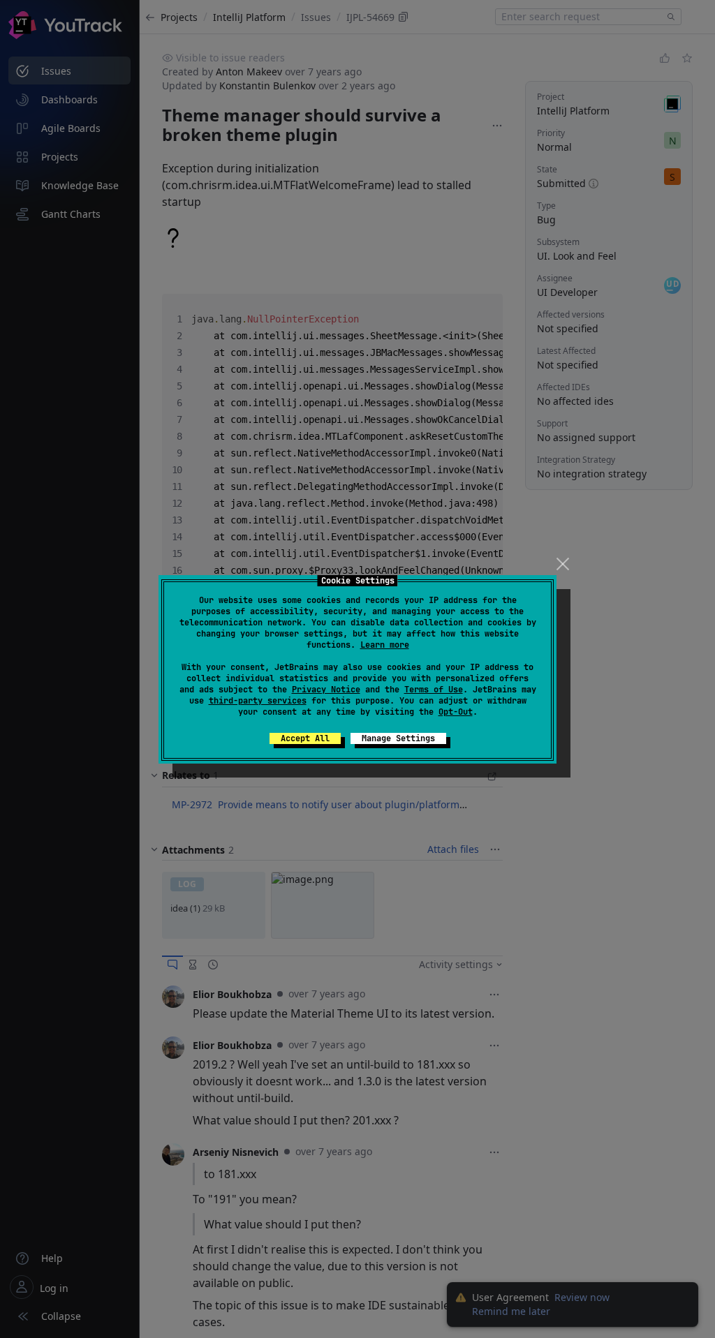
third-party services (258, 700)
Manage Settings (398, 738)
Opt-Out (455, 712)
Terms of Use (433, 689)
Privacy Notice (326, 689)
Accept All (305, 738)
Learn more (384, 645)
